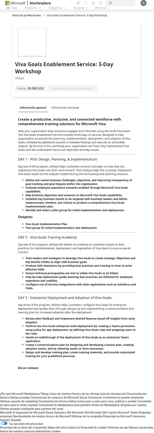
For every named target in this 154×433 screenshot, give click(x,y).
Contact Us (73, 427)
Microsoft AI (7, 412)
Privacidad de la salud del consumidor (23, 427)
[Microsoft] (15, 3)
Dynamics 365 (62, 412)
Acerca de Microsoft (58, 416)
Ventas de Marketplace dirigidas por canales (118, 405)
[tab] (34, 107)
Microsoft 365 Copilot (103, 412)
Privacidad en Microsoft (117, 416)
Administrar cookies (48, 431)
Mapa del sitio (57, 427)
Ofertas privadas (20, 397)
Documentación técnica (53, 401)
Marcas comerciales (141, 427)
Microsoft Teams (128, 412)
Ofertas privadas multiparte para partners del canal (31, 408)
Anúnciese (137, 397)
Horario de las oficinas (85, 393)
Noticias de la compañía (87, 416)
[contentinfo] (44, 15)
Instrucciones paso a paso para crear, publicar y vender (102, 401)
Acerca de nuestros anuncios (17, 431)
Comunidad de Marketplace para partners (65, 405)
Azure (49, 412)
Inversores (139, 416)
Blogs (45, 393)
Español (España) (10, 420)
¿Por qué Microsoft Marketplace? (20, 393)
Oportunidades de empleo (29, 416)
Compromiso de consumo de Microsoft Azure (59, 397)
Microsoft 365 (80, 412)
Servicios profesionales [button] (26, 15)
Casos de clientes (60, 393)
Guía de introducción (113, 393)
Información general (33, 107)
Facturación (95, 397)
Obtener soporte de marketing (19, 401)
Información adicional (65, 107)
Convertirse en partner (116, 397)
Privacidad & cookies (94, 427)
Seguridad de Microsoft (30, 412)
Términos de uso (118, 427)
